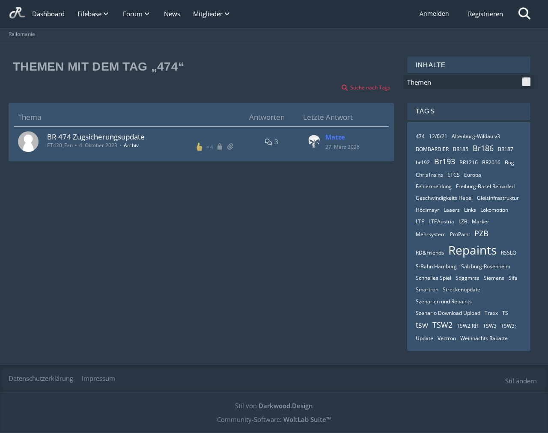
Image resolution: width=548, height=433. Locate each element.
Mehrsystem (431, 234)
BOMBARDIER (432, 149)
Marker (480, 221)
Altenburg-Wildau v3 (476, 136)
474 (420, 136)
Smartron (427, 289)
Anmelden (434, 13)
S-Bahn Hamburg (436, 266)
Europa (472, 174)
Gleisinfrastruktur (498, 198)
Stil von (274, 405)
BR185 (460, 149)
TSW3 (490, 325)
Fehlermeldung (434, 186)
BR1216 (468, 162)
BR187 (505, 149)
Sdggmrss (468, 278)
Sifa (513, 278)
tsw (422, 325)
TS (505, 313)
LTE (420, 221)
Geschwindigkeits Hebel (444, 198)
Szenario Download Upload (448, 313)
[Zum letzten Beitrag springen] (314, 141)
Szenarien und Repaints (444, 301)
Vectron (447, 338)
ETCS (453, 174)
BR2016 (491, 162)
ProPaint (460, 234)
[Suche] (524, 13)
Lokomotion (494, 210)
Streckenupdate (461, 289)
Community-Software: (274, 419)
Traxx (491, 313)
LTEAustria (441, 221)
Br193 (444, 161)
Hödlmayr (427, 210)
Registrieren (485, 13)
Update (424, 338)
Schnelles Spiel (433, 278)
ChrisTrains (429, 174)
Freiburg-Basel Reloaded (485, 186)
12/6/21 (438, 136)
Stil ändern (521, 381)
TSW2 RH (468, 325)
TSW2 (442, 325)
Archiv (131, 145)
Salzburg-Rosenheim (485, 266)
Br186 (483, 148)
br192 (423, 162)
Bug (509, 162)
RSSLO (508, 252)
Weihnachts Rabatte (484, 338)
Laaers (452, 210)
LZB (463, 221)
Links (470, 210)
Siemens (494, 278)
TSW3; (508, 325)
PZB (481, 233)
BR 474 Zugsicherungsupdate (96, 137)
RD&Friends (430, 252)
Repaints (472, 250)
